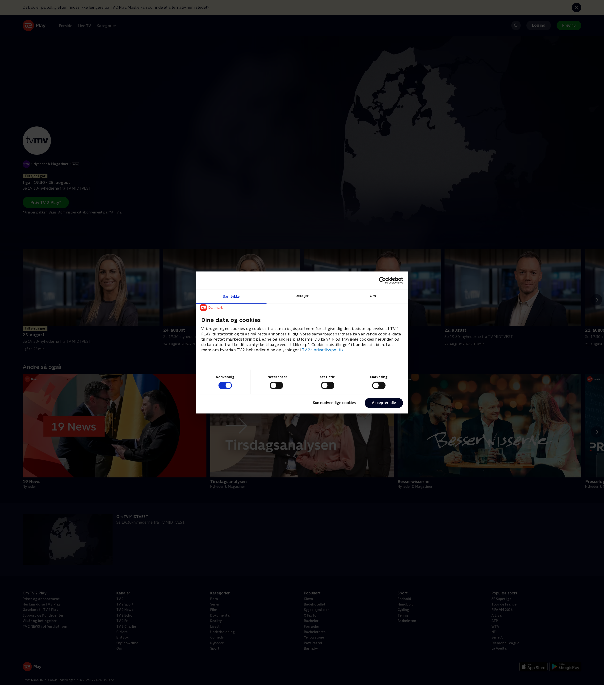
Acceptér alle (384, 403)
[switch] (276, 385)
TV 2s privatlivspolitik (323, 350)
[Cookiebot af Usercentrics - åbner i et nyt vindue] (382, 280)
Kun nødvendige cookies (334, 403)
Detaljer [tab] (302, 296)
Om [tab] (373, 296)
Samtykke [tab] (231, 296)
